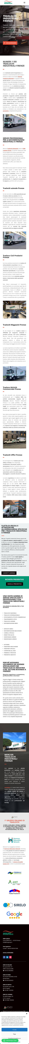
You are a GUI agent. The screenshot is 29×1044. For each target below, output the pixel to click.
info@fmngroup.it (7, 942)
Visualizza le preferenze (14, 1038)
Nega (14, 1034)
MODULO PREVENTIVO (15, 584)
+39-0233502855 (11, 43)
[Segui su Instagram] (10, 957)
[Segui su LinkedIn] (7, 957)
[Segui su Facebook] (4, 957)
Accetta (14, 1029)
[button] (26, 1013)
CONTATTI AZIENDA (9, 573)
